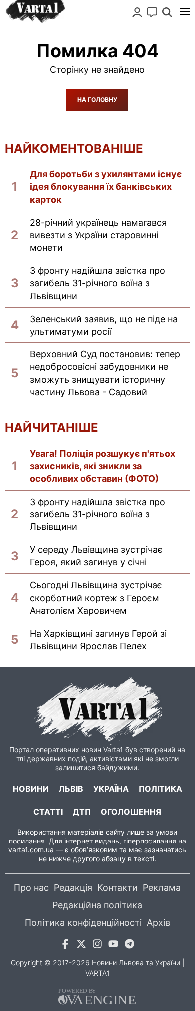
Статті (48, 812)
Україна (111, 789)
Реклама (162, 887)
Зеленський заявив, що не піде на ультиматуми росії (104, 325)
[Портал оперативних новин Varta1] (35, 12)
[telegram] (129, 945)
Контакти (118, 887)
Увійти (137, 12)
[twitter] (81, 945)
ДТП (82, 812)
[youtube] (113, 945)
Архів (158, 922)
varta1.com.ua (31, 849)
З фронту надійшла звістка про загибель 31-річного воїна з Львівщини (98, 283)
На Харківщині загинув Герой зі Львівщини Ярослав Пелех (98, 639)
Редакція (73, 887)
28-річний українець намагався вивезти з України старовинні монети (98, 235)
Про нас (31, 887)
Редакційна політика (97, 905)
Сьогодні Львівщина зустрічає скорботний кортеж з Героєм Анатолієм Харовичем (96, 597)
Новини (31, 789)
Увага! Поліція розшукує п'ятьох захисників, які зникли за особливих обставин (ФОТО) (103, 466)
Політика (160, 789)
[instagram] (97, 945)
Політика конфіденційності (83, 922)
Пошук (167, 12)
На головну (98, 99)
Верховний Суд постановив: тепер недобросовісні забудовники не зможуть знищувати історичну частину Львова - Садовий (105, 373)
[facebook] (65, 945)
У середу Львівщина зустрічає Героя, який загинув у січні (96, 555)
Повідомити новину (153, 12)
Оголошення (131, 812)
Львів (71, 789)
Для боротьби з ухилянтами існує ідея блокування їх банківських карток (106, 186)
